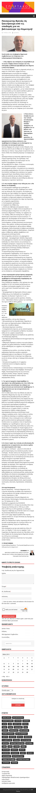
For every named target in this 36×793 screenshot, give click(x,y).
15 (18, 666)
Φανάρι (23, 746)
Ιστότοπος (5, 596)
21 (13, 669)
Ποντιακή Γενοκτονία (17, 743)
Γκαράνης (26, 721)
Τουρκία (16, 746)
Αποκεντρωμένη (8, 721)
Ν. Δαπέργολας (7, 740)
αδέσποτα (14, 750)
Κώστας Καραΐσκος (21, 733)
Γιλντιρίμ (18, 721)
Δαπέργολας (17, 724)
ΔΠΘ (10, 724)
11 (32, 663)
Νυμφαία (16, 740)
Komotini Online (6, 781)
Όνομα (4, 586)
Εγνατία (25, 724)
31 (27, 672)
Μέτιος (20, 737)
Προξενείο (29, 743)
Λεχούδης (12, 737)
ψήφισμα (14, 762)
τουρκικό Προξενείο (23, 759)
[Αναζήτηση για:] (18, 643)
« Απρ (3, 676)
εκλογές (22, 750)
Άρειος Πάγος (6, 717)
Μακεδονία (28, 737)
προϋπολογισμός (18, 756)
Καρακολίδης (14, 730)
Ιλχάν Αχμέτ (18, 727)
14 (13, 666)
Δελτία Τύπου (6, 628)
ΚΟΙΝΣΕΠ (5, 730)
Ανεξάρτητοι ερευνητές (8, 783)
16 (22, 666)
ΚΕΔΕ (25, 727)
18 (32, 666)
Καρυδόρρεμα (24, 730)
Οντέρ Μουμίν (25, 740)
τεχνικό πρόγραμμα (9, 759)
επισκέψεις (6, 753)
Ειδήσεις (4, 631)
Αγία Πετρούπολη (18, 717)
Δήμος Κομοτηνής (7, 775)
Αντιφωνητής (5, 771)
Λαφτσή (5, 737)
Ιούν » (8, 676)
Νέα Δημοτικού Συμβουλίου (10, 634)
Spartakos (16, 32)
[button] (34, 16)
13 (8, 666)
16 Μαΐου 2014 (7, 32)
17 (27, 666)
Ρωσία (10, 746)
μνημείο (30, 753)
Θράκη (4, 727)
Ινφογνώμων (5, 779)
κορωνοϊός (14, 753)
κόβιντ (23, 753)
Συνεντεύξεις (5, 637)
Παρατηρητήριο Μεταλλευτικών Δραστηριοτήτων (16, 777)
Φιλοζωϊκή (6, 750)
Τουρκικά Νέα (6, 773)
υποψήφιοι (6, 762)
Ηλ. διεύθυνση (6, 591)
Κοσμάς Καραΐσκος (8, 733)
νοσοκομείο (6, 756)
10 (27, 663)
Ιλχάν (10, 727)
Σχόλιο (4, 573)
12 (4, 666)
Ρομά (4, 746)
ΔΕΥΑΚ (4, 724)
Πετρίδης (5, 743)
